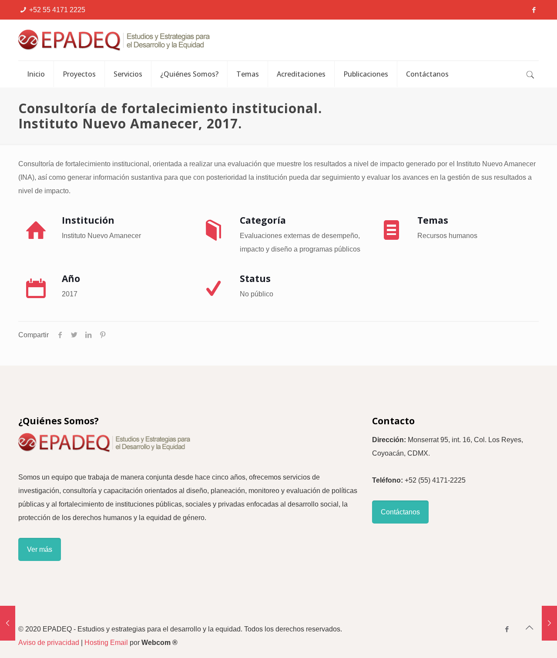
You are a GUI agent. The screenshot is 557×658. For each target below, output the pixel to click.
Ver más (39, 549)
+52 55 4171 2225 (57, 9)
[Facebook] (534, 9)
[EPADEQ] (159, 40)
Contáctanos (400, 512)
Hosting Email (106, 642)
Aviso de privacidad (48, 642)
